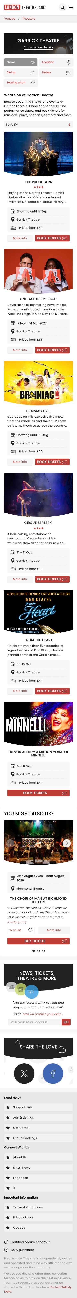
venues (9, 19)
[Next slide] (67, 843)
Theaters (29, 19)
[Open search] (63, 7)
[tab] (33, 951)
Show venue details (38, 47)
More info (20, 238)
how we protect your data (42, 1014)
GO (66, 1022)
